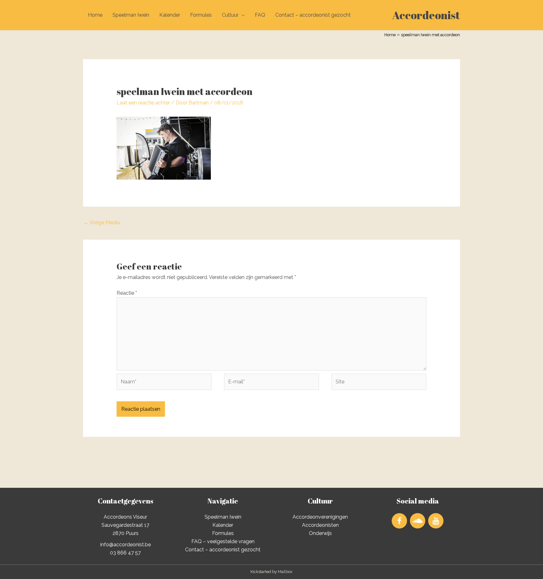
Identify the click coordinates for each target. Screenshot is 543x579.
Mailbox (285, 571)
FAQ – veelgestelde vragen (223, 541)
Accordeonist (426, 15)
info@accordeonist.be (125, 545)
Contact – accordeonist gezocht (313, 15)
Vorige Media (102, 222)
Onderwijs (320, 533)
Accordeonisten (320, 525)
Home (95, 15)
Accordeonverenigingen (320, 517)
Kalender (169, 15)
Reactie (127, 293)
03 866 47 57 (125, 553)
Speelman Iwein (130, 15)
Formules (201, 15)
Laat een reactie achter (143, 103)
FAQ (260, 15)
